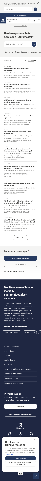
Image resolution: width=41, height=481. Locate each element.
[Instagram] (20, 434)
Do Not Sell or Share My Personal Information (20, 463)
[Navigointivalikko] (38, 20)
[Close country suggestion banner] (38, 2)
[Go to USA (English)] (35, 9)
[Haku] (34, 44)
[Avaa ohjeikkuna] (36, 476)
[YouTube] (31, 434)
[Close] (35, 439)
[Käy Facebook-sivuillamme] (10, 434)
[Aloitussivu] (3, 20)
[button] (5, 338)
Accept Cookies (20, 458)
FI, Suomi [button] (9, 21)
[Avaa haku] (29, 20)
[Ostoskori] (33, 20)
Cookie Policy (9, 454)
